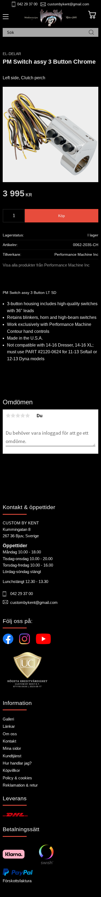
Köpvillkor (11, 770)
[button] (4, 18)
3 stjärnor (17, 415)
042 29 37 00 (27, 4)
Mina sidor (12, 748)
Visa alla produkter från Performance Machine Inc (46, 265)
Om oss (10, 734)
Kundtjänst (12, 756)
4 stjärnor (22, 415)
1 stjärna (8, 415)
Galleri (8, 719)
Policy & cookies (17, 778)
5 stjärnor (27, 415)
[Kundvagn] (92, 15)
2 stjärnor (13, 415)
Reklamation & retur (20, 785)
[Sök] (91, 32)
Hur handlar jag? (17, 763)
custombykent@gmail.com (68, 4)
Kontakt (9, 741)
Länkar (9, 726)
